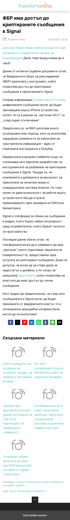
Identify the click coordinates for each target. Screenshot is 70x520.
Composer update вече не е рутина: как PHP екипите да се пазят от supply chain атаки (17, 465)
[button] (10, 322)
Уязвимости (39, 491)
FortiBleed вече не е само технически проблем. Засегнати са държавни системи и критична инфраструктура (48, 417)
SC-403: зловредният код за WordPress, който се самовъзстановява (48, 370)
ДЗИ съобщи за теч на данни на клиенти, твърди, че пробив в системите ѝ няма (17, 372)
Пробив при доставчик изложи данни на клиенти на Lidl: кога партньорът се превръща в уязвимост (17, 419)
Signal (12, 491)
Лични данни (24, 491)
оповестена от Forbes (49, 99)
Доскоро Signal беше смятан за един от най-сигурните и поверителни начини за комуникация (34, 53)
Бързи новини (41, 481)
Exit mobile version (35, 515)
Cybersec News (23, 481)
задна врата (26, 275)
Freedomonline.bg (35, 5)
